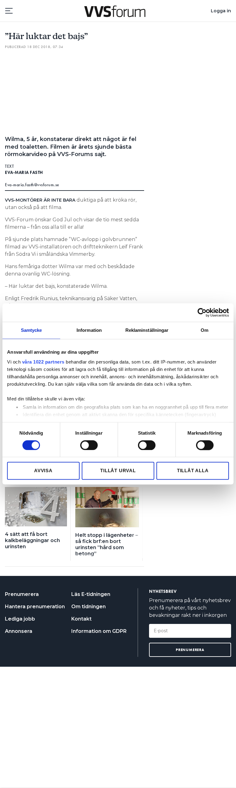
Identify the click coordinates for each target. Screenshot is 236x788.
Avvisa (43, 470)
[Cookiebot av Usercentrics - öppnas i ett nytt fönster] (202, 312)
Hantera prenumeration (35, 606)
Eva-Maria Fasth (24, 172)
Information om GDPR (99, 631)
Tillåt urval (118, 470)
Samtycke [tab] (31, 330)
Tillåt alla (193, 470)
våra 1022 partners (43, 361)
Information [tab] (89, 330)
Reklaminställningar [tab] (147, 330)
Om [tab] (204, 330)
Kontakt (81, 619)
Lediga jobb (20, 619)
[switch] (89, 445)
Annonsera (18, 631)
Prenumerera (22, 594)
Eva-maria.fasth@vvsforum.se (32, 184)
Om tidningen (88, 606)
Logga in (221, 11)
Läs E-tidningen (90, 594)
